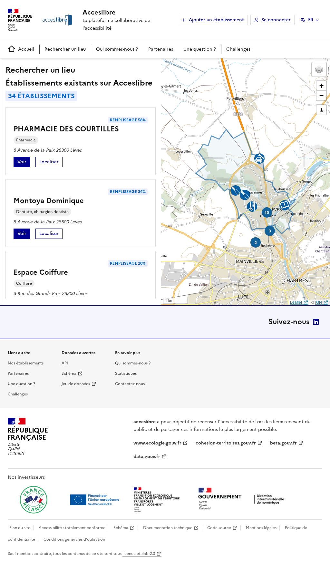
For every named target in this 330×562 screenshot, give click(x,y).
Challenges (238, 49)
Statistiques (126, 373)
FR (310, 19)
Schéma (69, 373)
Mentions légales (261, 528)
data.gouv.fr (146, 456)
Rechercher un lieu (65, 49)
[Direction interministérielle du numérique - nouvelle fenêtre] (242, 499)
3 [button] (270, 231)
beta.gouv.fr (283, 443)
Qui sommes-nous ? (117, 49)
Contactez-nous (130, 384)
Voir (23, 162)
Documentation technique (167, 528)
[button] (319, 69)
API (65, 363)
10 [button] (267, 212)
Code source (219, 528)
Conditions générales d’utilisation (74, 539)
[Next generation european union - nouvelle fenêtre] (95, 499)
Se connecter (276, 19)
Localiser (51, 162)
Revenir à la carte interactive (212, 66)
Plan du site (19, 528)
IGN (318, 302)
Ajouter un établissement (216, 19)
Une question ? (199, 49)
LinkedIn (315, 321)
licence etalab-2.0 (138, 554)
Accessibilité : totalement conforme (72, 528)
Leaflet (296, 302)
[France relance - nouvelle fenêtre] (33, 499)
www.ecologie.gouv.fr (157, 443)
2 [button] (256, 242)
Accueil (26, 49)
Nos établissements (26, 363)
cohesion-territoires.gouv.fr (226, 443)
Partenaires (160, 49)
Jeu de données (76, 384)
